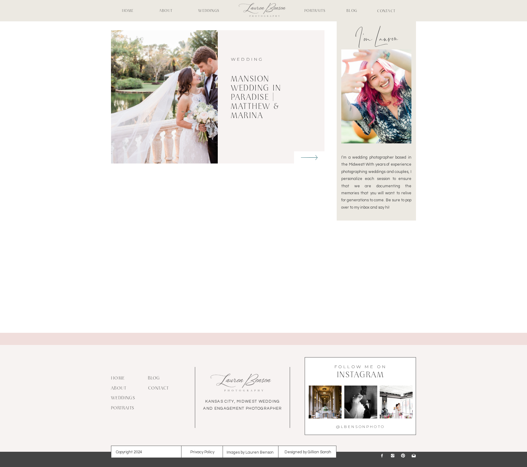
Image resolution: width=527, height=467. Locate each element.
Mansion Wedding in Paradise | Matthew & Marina (256, 98)
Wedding (247, 59)
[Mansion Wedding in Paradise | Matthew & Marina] (309, 157)
